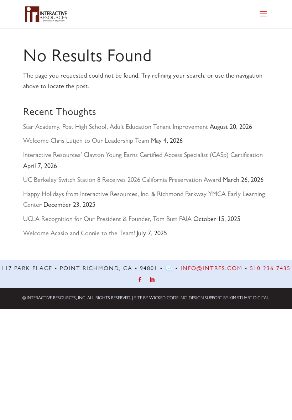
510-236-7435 (270, 269)
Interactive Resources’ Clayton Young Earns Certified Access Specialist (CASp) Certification (143, 156)
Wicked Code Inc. (168, 298)
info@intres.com (212, 269)
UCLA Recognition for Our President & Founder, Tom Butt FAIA (107, 220)
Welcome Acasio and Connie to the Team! (79, 234)
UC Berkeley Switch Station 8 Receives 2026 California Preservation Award (122, 181)
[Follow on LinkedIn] (152, 280)
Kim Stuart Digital (249, 298)
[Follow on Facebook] (140, 280)
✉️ (169, 269)
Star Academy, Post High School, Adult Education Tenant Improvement (115, 128)
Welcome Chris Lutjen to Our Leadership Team (86, 141)
